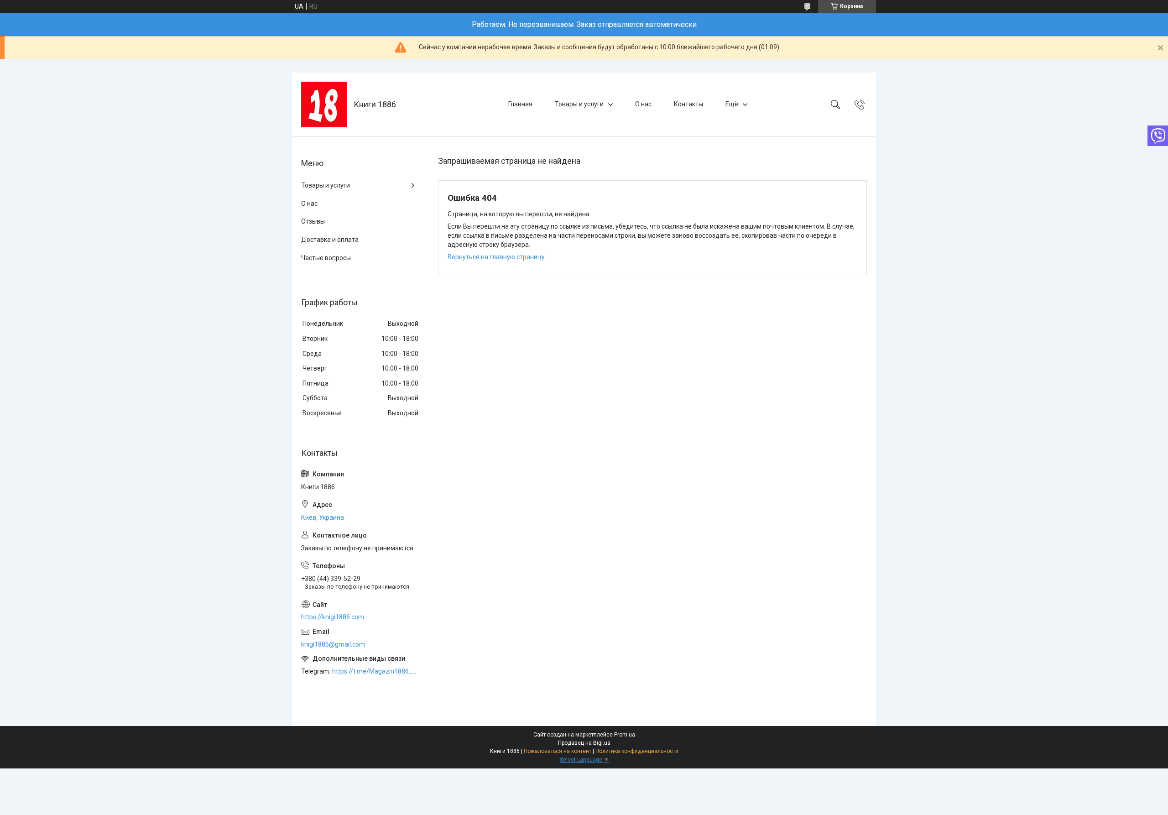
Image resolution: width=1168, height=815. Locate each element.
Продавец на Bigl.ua (584, 743)
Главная (520, 104)
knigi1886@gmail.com (333, 644)
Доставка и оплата (330, 239)
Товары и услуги (579, 104)
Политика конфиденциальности (636, 751)
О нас (643, 104)
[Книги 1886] (324, 104)
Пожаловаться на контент (557, 751)
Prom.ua (624, 734)
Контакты (688, 104)
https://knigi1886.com (332, 617)
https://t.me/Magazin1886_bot (376, 671)
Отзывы (313, 221)
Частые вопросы (326, 257)
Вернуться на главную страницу (496, 257)
